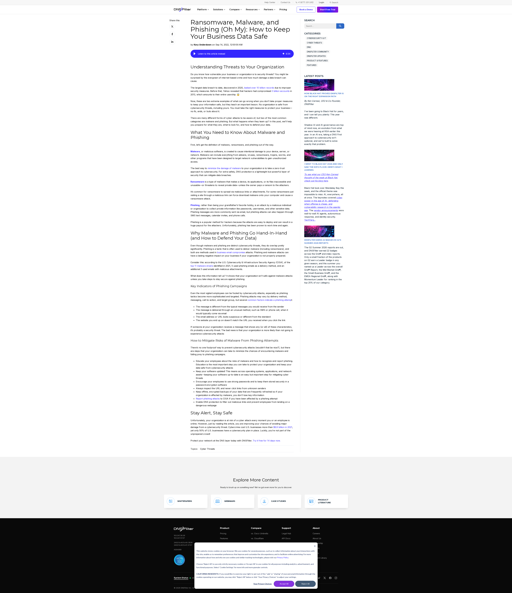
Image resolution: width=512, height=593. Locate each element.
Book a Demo (306, 9)
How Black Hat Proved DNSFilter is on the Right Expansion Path (324, 95)
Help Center (270, 2)
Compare (234, 9)
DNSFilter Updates (316, 56)
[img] (283, 53)
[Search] (340, 26)
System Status (181, 578)
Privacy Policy (282, 557)
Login (321, 2)
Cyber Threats (207, 449)
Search (335, 2)
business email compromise (231, 252)
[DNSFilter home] (182, 10)
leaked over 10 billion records (259, 87)
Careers (316, 533)
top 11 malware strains (202, 266)
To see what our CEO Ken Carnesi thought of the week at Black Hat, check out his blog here (321, 177)
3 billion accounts (280, 91)
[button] (194, 53)
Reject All (305, 584)
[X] (324, 578)
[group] (242, 54)
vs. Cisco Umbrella (259, 533)
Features (224, 538)
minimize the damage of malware (224, 168)
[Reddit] (319, 578)
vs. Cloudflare (257, 538)
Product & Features (317, 60)
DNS (309, 47)
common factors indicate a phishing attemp (269, 300)
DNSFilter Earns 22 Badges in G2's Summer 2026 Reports (322, 241)
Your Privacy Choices (262, 584)
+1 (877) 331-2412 (305, 2)
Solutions (218, 9)
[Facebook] (330, 578)
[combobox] (320, 26)
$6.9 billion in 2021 (282, 427)
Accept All (284, 584)
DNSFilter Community (318, 52)
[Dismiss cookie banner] (315, 546)
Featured (311, 65)
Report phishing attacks (208, 398)
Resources (252, 9)
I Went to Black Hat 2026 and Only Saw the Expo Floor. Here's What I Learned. (323, 167)
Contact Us (285, 2)
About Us (317, 538)
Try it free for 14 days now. (266, 440)
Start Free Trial (327, 9)
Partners (268, 9)
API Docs (286, 538)
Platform (202, 9)
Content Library (320, 558)
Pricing (283, 9)
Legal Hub (286, 533)
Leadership (318, 543)
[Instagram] (336, 578)
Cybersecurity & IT (316, 38)
